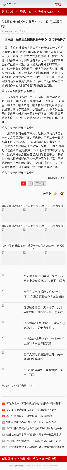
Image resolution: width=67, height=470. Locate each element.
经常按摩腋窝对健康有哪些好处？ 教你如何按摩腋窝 (35, 447)
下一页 (40, 183)
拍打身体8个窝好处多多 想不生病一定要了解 (31, 422)
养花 (47, 458)
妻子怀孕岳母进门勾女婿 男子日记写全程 (29, 416)
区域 (10, 458)
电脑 (54, 458)
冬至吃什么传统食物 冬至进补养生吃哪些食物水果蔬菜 (36, 428)
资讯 (4, 458)
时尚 (29, 458)
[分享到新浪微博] (62, 193)
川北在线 (7, 11)
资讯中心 (25, 11)
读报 (22, 458)
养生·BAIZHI (46, 11)
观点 (35, 458)
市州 (16, 458)
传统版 (19, 465)
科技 (41, 458)
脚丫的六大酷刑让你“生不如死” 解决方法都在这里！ (34, 440)
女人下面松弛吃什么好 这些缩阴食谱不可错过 (31, 409)
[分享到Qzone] (56, 193)
